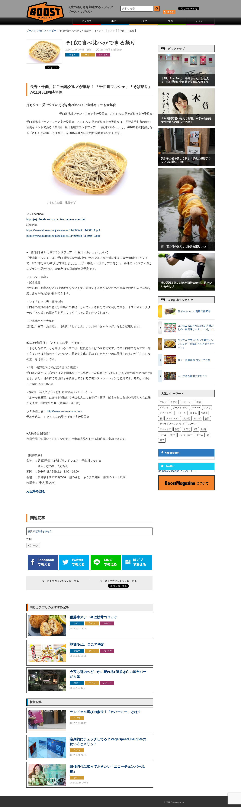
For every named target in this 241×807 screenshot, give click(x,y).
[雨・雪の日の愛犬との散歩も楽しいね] (186, 249)
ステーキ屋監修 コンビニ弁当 (194, 360)
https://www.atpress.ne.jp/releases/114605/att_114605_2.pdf (63, 235)
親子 (162, 440)
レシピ (197, 418)
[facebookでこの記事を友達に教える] (43, 569)
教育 (177, 429)
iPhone (196, 407)
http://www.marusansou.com (64, 411)
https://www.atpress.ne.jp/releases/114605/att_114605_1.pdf (63, 230)
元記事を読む (36, 491)
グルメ (111, 30)
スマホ (173, 402)
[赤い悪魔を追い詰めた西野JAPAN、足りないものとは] (186, 289)
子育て (186, 429)
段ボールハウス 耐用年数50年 (194, 311)
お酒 (207, 418)
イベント (98, 30)
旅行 (172, 435)
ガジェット (186, 402)
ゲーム (199, 435)
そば (122, 30)
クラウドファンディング (172, 424)
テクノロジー (166, 413)
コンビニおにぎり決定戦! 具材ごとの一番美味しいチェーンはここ (196, 327)
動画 (203, 429)
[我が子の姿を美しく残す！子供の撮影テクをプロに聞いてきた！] (186, 165)
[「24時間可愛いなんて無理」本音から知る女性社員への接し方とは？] (186, 125)
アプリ (207, 407)
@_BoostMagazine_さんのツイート (178, 471)
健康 (198, 402)
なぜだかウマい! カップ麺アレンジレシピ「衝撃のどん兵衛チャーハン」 (196, 344)
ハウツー (193, 424)
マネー (171, 21)
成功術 (186, 418)
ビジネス (87, 21)
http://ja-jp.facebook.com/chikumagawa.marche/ (55, 219)
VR (195, 429)
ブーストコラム (180, 407)
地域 (131, 30)
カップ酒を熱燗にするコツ (192, 376)
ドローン (181, 413)
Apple (204, 413)
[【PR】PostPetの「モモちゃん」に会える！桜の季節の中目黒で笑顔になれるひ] (186, 85)
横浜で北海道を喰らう (39, 531)
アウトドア (165, 429)
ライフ (143, 21)
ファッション (172, 418)
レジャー (200, 21)
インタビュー (185, 435)
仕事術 (193, 413)
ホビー (115, 21)
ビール (163, 435)
